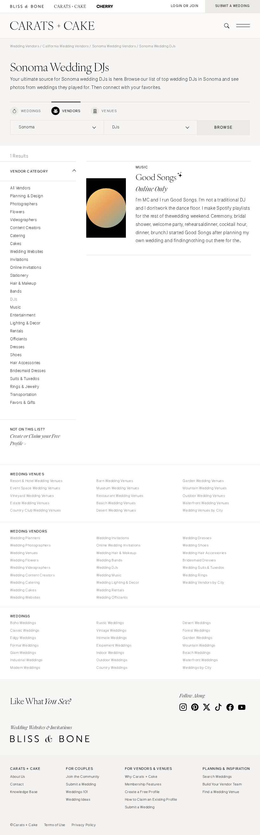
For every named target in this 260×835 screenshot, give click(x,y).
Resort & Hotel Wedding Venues (36, 481)
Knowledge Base (24, 792)
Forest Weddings (196, 630)
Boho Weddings (23, 623)
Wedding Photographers (30, 545)
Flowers (17, 212)
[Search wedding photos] (104, 6)
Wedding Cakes (23, 590)
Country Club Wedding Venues (35, 510)
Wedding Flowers (24, 560)
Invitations (19, 260)
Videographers (23, 220)
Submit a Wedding (81, 784)
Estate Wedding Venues (29, 503)
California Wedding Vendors (65, 46)
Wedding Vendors (24, 46)
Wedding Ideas (78, 799)
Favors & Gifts (23, 403)
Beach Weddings (197, 653)
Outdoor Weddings (111, 660)
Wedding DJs (107, 567)
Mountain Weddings (199, 645)
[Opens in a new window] (27, 6)
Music (15, 307)
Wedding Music (108, 575)
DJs (13, 299)
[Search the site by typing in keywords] (224, 25)
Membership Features (143, 784)
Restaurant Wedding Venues (119, 496)
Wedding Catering (25, 582)
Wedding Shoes (195, 545)
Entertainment (22, 315)
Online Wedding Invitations (118, 545)
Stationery (19, 276)
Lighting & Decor (25, 323)
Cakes (15, 244)
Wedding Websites (26, 252)
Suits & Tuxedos (24, 379)
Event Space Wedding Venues (35, 488)
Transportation (23, 395)
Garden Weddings (197, 638)
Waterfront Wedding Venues (206, 503)
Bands (16, 291)
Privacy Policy (84, 825)
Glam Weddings (23, 653)
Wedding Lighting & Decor (117, 582)
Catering (17, 236)
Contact (16, 784)
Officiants (18, 339)
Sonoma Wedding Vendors (114, 46)
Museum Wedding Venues (117, 488)
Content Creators (25, 228)
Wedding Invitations (112, 538)
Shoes (16, 355)
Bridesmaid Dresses (28, 371)
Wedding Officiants (111, 597)
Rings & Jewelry (24, 387)
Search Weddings (217, 776)
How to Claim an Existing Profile (151, 799)
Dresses (17, 347)
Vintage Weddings (111, 630)
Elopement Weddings (113, 645)
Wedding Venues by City (203, 510)
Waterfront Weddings (200, 660)
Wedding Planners (25, 538)
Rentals (16, 331)
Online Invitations (25, 268)
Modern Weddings (25, 667)
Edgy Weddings (23, 638)
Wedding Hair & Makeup (116, 553)
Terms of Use (55, 825)
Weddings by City (197, 667)
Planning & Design (26, 196)
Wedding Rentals (110, 590)
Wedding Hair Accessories (204, 553)
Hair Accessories (25, 363)
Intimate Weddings (111, 638)
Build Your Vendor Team (222, 784)
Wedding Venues (24, 553)
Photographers (23, 204)
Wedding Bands (109, 560)
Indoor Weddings (110, 653)
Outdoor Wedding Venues (204, 496)
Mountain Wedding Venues (205, 488)
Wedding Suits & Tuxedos (203, 567)
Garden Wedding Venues (203, 481)
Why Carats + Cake (141, 776)
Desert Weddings (197, 623)
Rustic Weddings (110, 623)
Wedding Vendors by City (203, 582)
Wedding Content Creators (32, 575)
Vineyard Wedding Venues (32, 496)
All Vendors (20, 188)
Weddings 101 (77, 792)
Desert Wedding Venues (116, 510)
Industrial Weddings (26, 660)
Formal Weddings (24, 645)
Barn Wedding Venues (114, 481)
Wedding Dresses (197, 538)
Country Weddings (111, 667)
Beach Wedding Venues (116, 503)
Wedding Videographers (30, 567)
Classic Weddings (24, 630)
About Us (17, 776)
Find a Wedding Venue (221, 792)
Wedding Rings (195, 575)
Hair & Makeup (23, 284)
